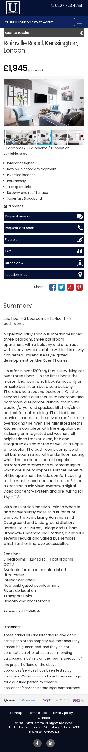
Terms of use (37, 713)
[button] (80, 79)
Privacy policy (63, 713)
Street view (14, 263)
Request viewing (18, 216)
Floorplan (12, 239)
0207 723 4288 (68, 5)
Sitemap (16, 713)
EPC (8, 251)
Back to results (17, 32)
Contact (44, 718)
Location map (16, 274)
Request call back (19, 228)
